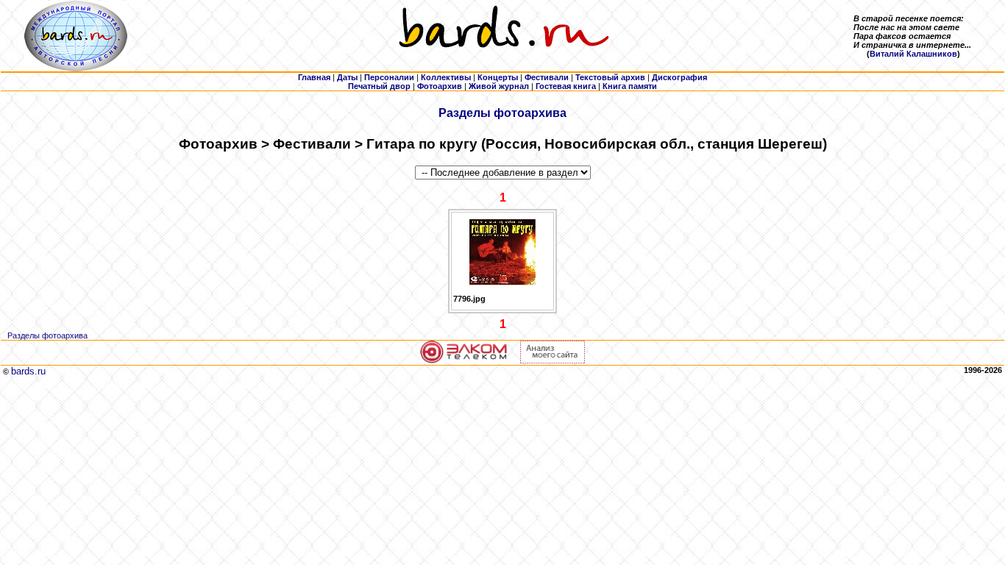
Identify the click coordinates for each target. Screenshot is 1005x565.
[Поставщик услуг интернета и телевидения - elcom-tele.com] (464, 360)
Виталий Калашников (913, 53)
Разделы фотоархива (502, 113)
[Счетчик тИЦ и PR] (552, 360)
